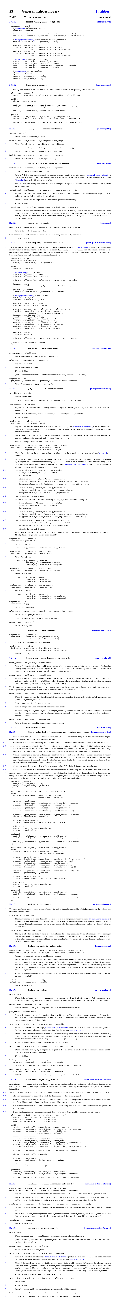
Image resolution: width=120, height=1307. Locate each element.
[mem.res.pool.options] (102, 904)
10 (5, 544)
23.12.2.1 (12, 129)
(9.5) (4, 502)
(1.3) (4, 754)
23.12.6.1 (12, 1184)
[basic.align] (20, 180)
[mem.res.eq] (105, 223)
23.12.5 (12, 727)
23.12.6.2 (12, 1228)
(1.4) (4, 766)
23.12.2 (12, 85)
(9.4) (4, 496)
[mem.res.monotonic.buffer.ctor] (98, 1184)
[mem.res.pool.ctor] (103, 946)
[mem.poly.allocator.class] (24, 40)
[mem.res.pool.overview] (101, 732)
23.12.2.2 (12, 163)
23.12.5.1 (12, 732)
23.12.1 (12, 22)
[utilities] (103, 11)
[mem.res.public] (104, 129)
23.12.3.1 (12, 348)
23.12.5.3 (12, 946)
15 (5, 614)
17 (5, 625)
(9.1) (4, 470)
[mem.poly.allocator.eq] (101, 630)
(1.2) (4, 746)
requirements (81, 247)
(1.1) (4, 742)
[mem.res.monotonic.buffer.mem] (97, 1228)
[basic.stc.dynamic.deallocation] (98, 175)
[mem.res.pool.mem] (103, 990)
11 (5, 557)
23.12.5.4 (12, 990)
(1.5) (4, 769)
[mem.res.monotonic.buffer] (99, 919)
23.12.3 (12, 243)
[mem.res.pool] (20, 71)
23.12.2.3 (12, 223)
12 (5, 573)
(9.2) (4, 478)
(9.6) (4, 511)
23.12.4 (12, 658)
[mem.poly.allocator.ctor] (24, 272)
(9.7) (4, 520)
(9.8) (4, 529)
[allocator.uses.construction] (83, 427)
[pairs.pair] (103, 453)
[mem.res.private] (104, 163)
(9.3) (4, 487)
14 (5, 607)
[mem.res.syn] (104, 22)
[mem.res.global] (21, 59)
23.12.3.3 (12, 630)
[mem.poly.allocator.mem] (24, 296)
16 (5, 618)
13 (5, 590)
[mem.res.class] (20, 28)
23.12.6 (12, 1079)
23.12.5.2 (12, 904)
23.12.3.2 (12, 389)
